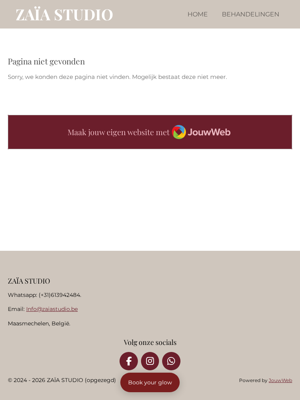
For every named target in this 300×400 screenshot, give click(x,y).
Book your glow (150, 382)
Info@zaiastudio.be (52, 308)
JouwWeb (280, 380)
